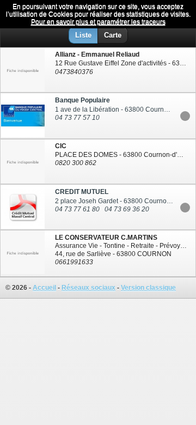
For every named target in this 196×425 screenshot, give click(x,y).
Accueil (44, 288)
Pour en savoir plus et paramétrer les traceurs (98, 22)
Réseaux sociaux (88, 288)
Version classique (148, 288)
